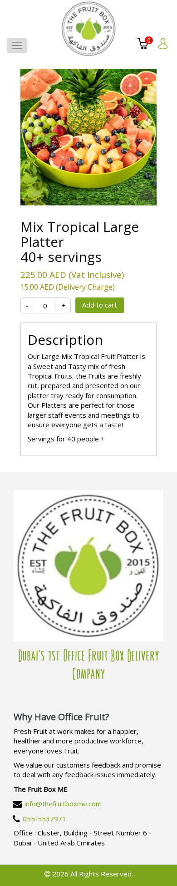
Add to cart (99, 304)
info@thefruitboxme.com (63, 803)
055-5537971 (44, 818)
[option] (88, 137)
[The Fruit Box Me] (88, 28)
